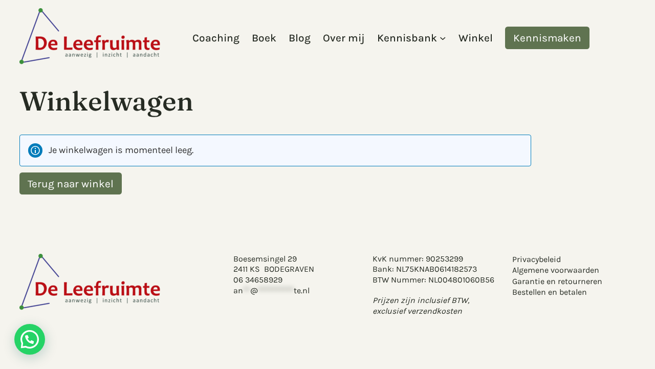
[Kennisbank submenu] (443, 38)
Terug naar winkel (71, 183)
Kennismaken (547, 38)
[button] (29, 339)
